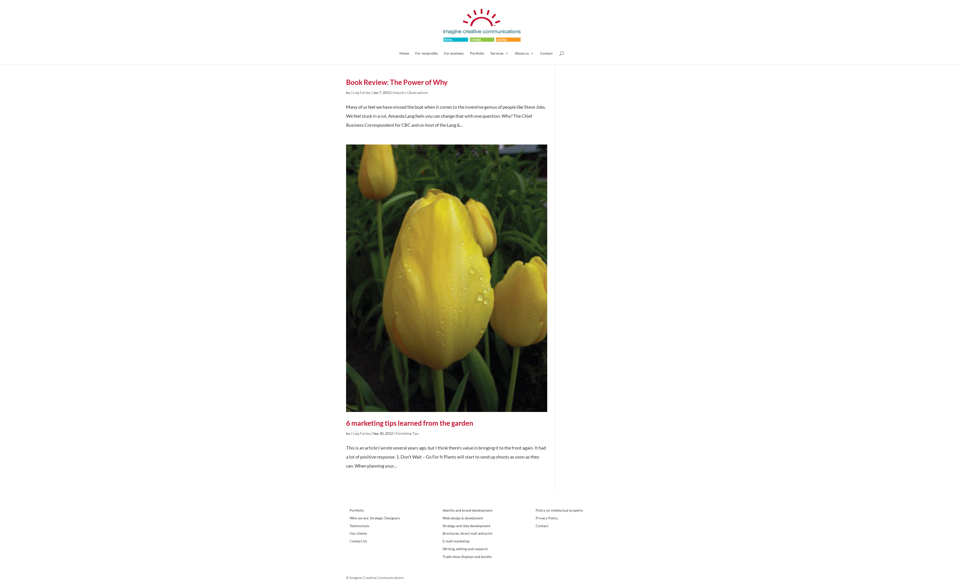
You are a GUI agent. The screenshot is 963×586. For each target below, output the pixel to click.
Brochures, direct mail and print (467, 533)
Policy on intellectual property (559, 510)
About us (522, 53)
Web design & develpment (463, 518)
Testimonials (359, 526)
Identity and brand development (467, 510)
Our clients (358, 533)
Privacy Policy (547, 518)
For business (454, 53)
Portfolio (477, 53)
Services (497, 53)
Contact (546, 53)
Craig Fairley (361, 92)
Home (404, 53)
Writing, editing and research (465, 549)
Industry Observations (410, 92)
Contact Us (358, 541)
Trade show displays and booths (467, 556)
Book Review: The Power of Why (397, 82)
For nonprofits (426, 53)
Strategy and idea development (466, 526)
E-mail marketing (456, 541)
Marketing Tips (407, 433)
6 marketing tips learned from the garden (409, 423)
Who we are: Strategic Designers (375, 518)
